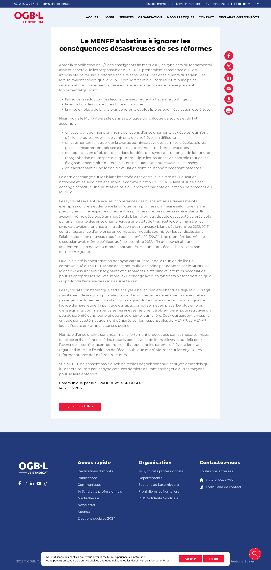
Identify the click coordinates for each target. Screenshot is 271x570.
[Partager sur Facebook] (228, 55)
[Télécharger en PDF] (228, 99)
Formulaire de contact (223, 487)
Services (126, 17)
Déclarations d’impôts (239, 17)
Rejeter (213, 559)
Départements (150, 478)
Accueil (92, 17)
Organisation (150, 17)
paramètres (162, 560)
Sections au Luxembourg (158, 485)
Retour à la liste (82, 406)
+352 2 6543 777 (220, 480)
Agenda (84, 512)
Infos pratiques (180, 17)
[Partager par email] (228, 88)
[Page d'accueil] (29, 17)
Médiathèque (88, 498)
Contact (206, 17)
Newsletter (86, 505)
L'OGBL (109, 17)
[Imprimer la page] (228, 110)
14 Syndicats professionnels (100, 491)
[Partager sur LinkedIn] (228, 77)
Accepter (190, 559)
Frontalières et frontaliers (158, 491)
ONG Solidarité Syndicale (158, 498)
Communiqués (90, 485)
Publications (88, 478)
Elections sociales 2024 (96, 518)
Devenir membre (188, 4)
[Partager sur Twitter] (228, 66)
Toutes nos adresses (216, 471)
